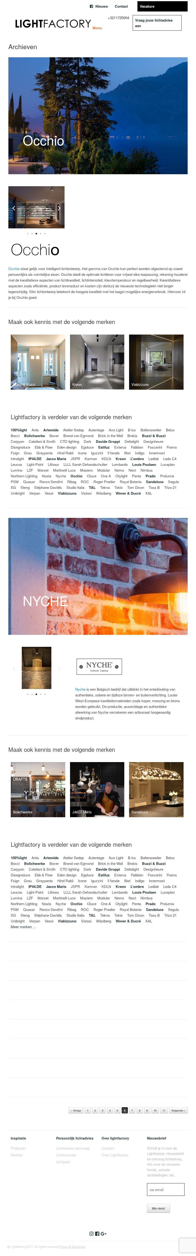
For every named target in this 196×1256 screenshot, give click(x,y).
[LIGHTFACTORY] (53, 23)
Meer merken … (23, 926)
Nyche (80, 689)
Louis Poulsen (144, 464)
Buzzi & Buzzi (154, 435)
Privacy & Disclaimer (72, 1246)
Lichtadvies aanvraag (72, 1148)
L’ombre (137, 458)
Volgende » (178, 1110)
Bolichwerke (34, 435)
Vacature (147, 6)
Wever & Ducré (128, 493)
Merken (17, 1154)
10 (155, 1110)
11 (164, 1110)
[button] (14, 208)
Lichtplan (63, 1161)
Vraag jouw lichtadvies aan (154, 22)
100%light (19, 430)
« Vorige (76, 1110)
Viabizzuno (67, 493)
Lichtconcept (66, 1154)
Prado (151, 476)
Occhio (14, 268)
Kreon (121, 458)
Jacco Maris (56, 458)
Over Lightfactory (115, 1154)
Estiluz (104, 447)
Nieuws (101, 6)
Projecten (18, 1148)
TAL (92, 487)
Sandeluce (154, 481)
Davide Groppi (108, 441)
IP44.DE (35, 458)
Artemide (51, 430)
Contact (121, 6)
